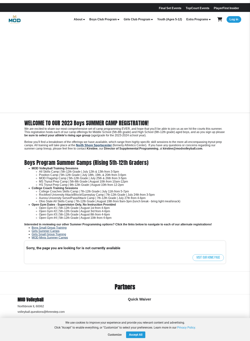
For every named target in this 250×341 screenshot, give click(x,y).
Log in (234, 19)
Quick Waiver (139, 299)
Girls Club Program (137, 19)
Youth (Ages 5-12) (169, 19)
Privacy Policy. (186, 327)
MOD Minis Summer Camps (50, 237)
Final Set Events (170, 8)
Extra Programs (197, 19)
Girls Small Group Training (49, 234)
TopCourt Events (197, 8)
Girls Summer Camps (45, 231)
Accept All (135, 334)
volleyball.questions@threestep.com (41, 311)
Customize (115, 334)
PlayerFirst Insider (226, 8)
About (78, 19)
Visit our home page (208, 257)
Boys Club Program (103, 19)
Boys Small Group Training (49, 227)
